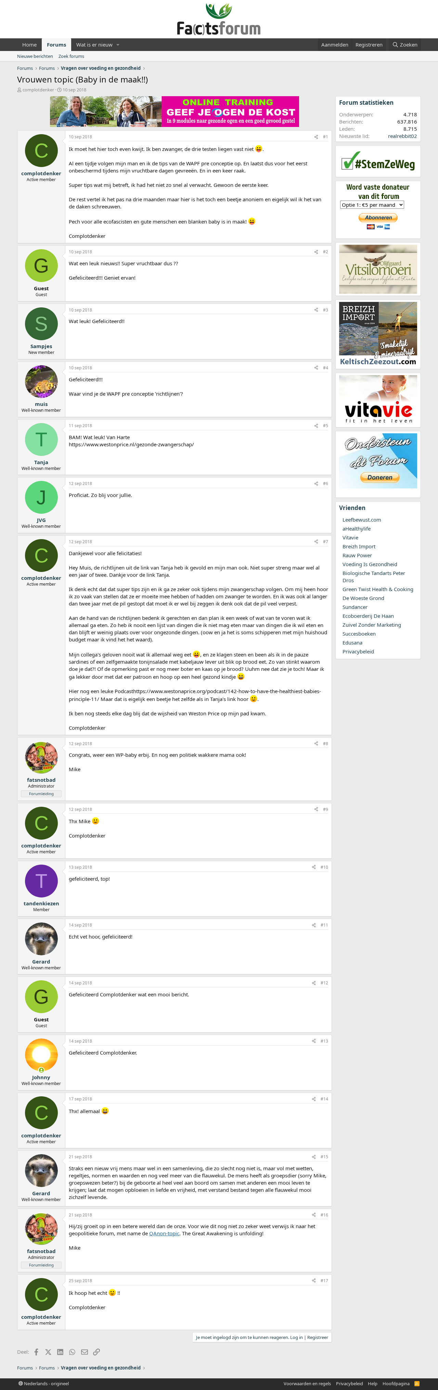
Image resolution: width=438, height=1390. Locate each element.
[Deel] (316, 137)
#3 (325, 310)
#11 (324, 925)
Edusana (352, 642)
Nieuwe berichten (35, 56)
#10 (324, 867)
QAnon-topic (164, 1233)
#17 (324, 1281)
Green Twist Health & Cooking (378, 589)
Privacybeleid (358, 651)
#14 (324, 1099)
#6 (325, 483)
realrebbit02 (402, 135)
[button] (118, 44)
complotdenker (38, 90)
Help (372, 1383)
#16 (324, 1215)
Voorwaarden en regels (307, 1383)
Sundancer (355, 606)
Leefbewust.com (362, 519)
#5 (325, 426)
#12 (324, 983)
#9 (325, 809)
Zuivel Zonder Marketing (372, 624)
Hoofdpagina (396, 1383)
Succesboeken (359, 633)
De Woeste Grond (363, 598)
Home (29, 44)
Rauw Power (357, 555)
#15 (324, 1157)
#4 (325, 368)
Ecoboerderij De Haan (368, 615)
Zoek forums (71, 56)
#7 (325, 542)
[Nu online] (41, 1070)
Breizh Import (359, 546)
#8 (325, 744)
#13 (324, 1041)
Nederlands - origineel (46, 1383)
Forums (56, 44)
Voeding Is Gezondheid (370, 564)
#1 (325, 137)
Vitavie (350, 537)
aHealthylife (357, 528)
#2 (325, 252)
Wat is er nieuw (94, 44)
